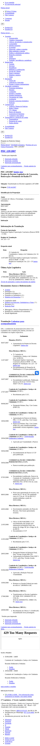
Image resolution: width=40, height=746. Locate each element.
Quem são (12, 80)
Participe (12, 103)
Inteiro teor (18, 172)
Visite (11, 77)
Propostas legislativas (16, 88)
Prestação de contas (15, 121)
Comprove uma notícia (16, 115)
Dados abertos (13, 123)
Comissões (12, 92)
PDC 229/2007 (8, 151)
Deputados (8, 79)
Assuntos (8, 36)
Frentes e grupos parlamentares (19, 84)
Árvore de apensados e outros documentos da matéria (18, 282)
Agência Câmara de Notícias (18, 106)
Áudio (11, 667)
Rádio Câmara (13, 108)
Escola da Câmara (15, 71)
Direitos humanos (14, 45)
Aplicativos (8, 741)
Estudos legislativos (15, 95)
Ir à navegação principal (12, 4)
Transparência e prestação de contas (16, 117)
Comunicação (9, 104)
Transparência (13, 119)
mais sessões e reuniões (8, 686)
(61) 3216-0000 (29, 712)
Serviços (12, 66)
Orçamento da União (16, 97)
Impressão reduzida (11, 159)
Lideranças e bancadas (16, 82)
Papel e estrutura (14, 73)
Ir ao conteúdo (9, 2)
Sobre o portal (9, 738)
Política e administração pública (19, 53)
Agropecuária (13, 38)
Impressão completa (11, 161)
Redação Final (9, 306)
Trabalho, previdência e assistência (20, 60)
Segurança (12, 58)
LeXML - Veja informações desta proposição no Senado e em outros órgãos (19, 695)
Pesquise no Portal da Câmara (10, 141)
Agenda (11, 64)
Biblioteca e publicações (17, 69)
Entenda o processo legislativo (19, 101)
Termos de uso (9, 740)
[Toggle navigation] (11, 33)
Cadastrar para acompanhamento (12, 166)
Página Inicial (5, 145)
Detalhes (12, 669)
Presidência (12, 68)
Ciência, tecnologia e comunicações (20, 42)
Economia (12, 47)
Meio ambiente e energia (17, 51)
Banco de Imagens (15, 112)
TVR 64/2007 (11, 187)
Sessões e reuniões (15, 93)
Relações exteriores (15, 55)
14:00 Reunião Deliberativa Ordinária (21, 568)
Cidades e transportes (16, 40)
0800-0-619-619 (21, 711)
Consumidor (13, 44)
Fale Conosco (9, 15)
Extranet (7, 743)
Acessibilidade (9, 13)
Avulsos (7, 290)
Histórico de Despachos (12, 297)
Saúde (11, 57)
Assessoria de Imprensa (16, 114)
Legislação (12, 99)
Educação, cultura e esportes (18, 49)
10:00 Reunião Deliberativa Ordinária (21, 437)
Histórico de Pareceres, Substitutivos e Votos (19, 302)
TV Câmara (13, 110)
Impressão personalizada (13, 162)
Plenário (11, 90)
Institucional (9, 62)
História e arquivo (15, 75)
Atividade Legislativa (12, 86)
